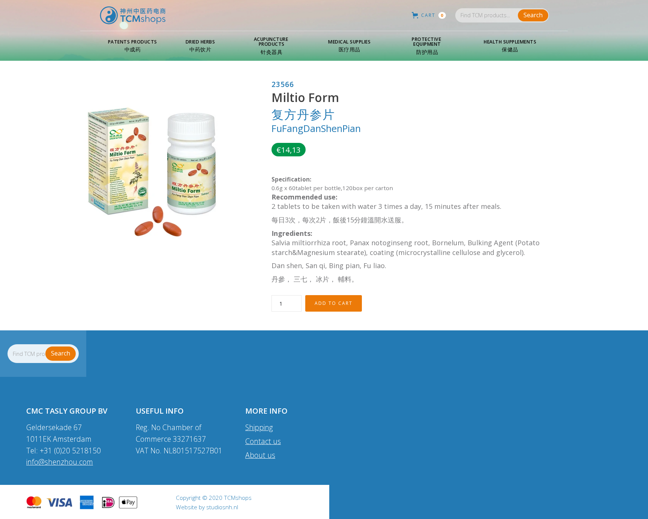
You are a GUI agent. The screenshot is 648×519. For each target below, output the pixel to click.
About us (260, 455)
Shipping (259, 427)
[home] (132, 15)
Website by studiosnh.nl (207, 507)
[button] (132, 46)
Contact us (263, 441)
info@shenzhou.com (59, 462)
